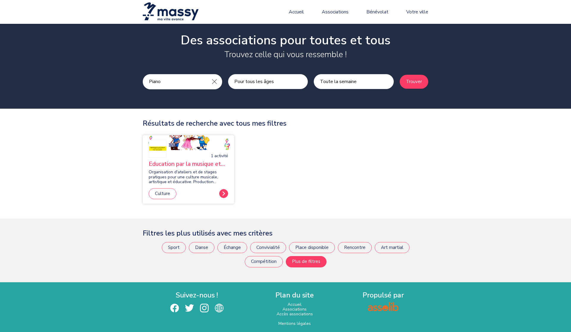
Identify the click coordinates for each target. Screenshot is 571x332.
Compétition (264, 261)
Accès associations (295, 314)
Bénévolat (377, 12)
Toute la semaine (338, 81)
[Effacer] (214, 81)
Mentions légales (294, 323)
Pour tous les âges (254, 81)
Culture (162, 194)
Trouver (414, 82)
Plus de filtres (306, 261)
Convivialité (268, 247)
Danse (201, 247)
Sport (174, 247)
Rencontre (354, 247)
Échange (232, 247)
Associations (335, 12)
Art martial (392, 247)
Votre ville (417, 12)
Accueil (296, 12)
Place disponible (312, 247)
